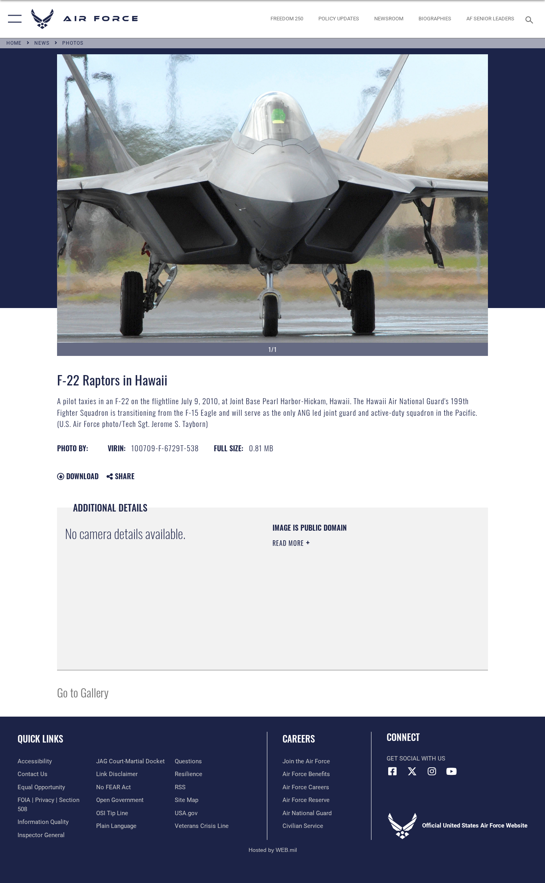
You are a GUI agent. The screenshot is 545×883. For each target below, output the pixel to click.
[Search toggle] (530, 19)
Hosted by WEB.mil (273, 850)
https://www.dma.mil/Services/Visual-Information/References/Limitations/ (366, 604)
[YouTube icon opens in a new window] (451, 771)
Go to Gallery (83, 692)
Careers (298, 738)
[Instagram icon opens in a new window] (432, 771)
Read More (289, 543)
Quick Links (40, 738)
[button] (13, 19)
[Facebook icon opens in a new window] (393, 771)
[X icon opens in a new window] (412, 771)
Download (81, 476)
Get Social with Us (416, 758)
